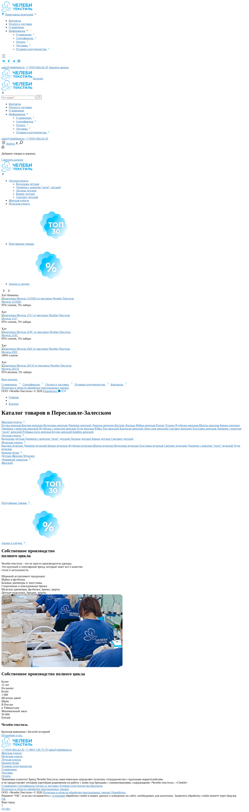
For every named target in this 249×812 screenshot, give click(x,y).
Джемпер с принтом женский (20, 428)
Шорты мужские (103, 445)
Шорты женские (209, 425)
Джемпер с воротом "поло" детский (38, 187)
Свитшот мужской (176, 445)
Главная (14, 397)
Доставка (22, 45)
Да (3, 808)
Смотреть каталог (12, 159)
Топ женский (111, 428)
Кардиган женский (132, 428)
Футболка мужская (80, 445)
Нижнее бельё (10, 762)
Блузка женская (11, 425)
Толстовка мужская (151, 445)
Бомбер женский (83, 431)
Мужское (29, 455)
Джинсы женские (103, 425)
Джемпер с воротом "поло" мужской (211, 445)
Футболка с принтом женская (58, 428)
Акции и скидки (19, 283)
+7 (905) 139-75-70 (36, 749)
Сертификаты (25, 38)
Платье (160, 425)
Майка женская (146, 425)
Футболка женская (187, 425)
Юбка (98, 428)
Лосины (130, 425)
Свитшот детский (27, 197)
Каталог (38, 78)
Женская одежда (19, 200)
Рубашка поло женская (37, 431)
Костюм (119, 425)
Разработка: (50, 391)
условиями (59, 795)
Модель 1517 (9, 318)
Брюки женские (230, 425)
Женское (17, 455)
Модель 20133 (10, 368)
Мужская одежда (19, 203)
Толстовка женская (204, 428)
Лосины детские (26, 190)
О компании (16, 27)
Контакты (15, 20)
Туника (170, 425)
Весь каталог (9, 379)
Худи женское (86, 428)
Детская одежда (18, 180)
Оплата (21, 41)
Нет (7, 808)
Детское (6, 455)
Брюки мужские (58, 445)
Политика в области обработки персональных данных (35, 387)
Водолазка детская (27, 184)
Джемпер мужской (36, 445)
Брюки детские (25, 193)
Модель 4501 (9, 352)
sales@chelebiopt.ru (13, 67)
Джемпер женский (80, 425)
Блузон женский (62, 431)
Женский (7, 462)
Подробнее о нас (12, 735)
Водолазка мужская (126, 445)
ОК (3, 799)
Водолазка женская (55, 425)
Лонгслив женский (156, 428)
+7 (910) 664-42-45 (36, 67)
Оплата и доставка (20, 24)
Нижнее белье (10, 452)
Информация (17, 30)
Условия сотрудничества (31, 49)
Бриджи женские (32, 425)
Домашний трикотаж (14, 459)
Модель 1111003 (11, 301)
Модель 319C (9, 335)
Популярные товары (21, 243)
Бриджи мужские (12, 445)
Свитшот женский (180, 428)
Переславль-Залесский (19, 14)
